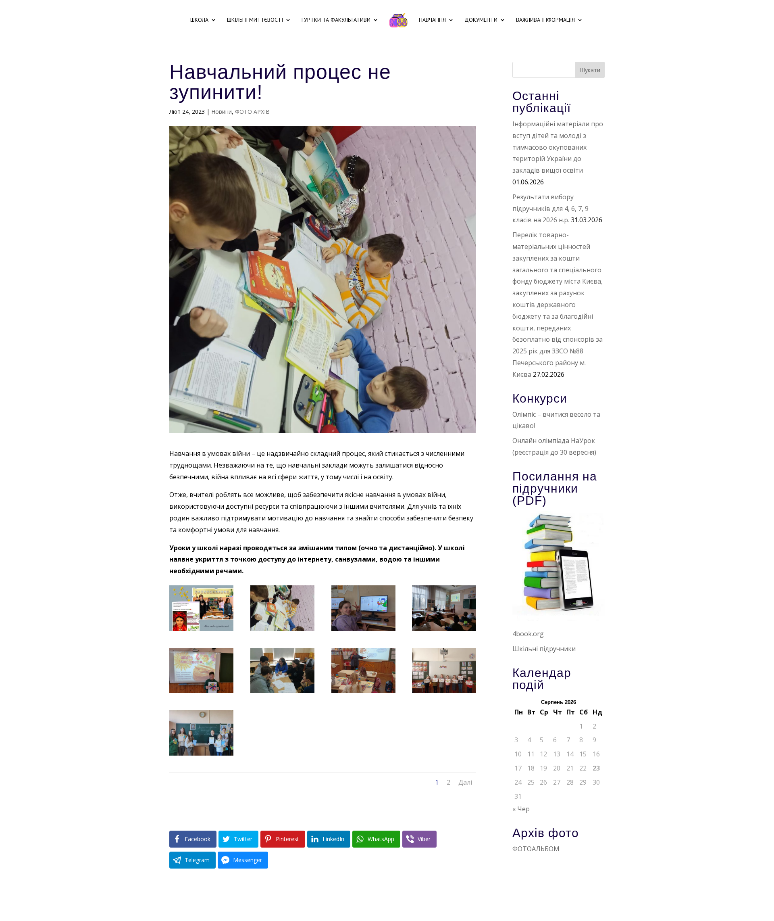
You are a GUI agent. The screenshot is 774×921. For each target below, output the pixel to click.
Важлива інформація (545, 20)
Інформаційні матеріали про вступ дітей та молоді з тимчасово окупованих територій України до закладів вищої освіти (557, 147)
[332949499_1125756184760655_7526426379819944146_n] (444, 631)
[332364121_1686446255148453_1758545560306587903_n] (363, 631)
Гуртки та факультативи (336, 20)
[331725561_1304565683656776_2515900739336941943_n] (444, 693)
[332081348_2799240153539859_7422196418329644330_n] (201, 631)
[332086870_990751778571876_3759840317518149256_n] (201, 755)
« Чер (521, 808)
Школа (199, 20)
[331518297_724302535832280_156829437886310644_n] (363, 693)
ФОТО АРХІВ (252, 111)
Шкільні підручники (544, 648)
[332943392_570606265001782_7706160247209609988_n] (282, 693)
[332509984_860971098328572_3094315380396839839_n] (201, 693)
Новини (221, 111)
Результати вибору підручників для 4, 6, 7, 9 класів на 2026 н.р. (550, 208)
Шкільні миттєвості (255, 20)
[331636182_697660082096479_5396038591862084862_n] (282, 631)
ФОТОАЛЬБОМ (536, 848)
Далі (465, 782)
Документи (480, 20)
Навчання (432, 20)
